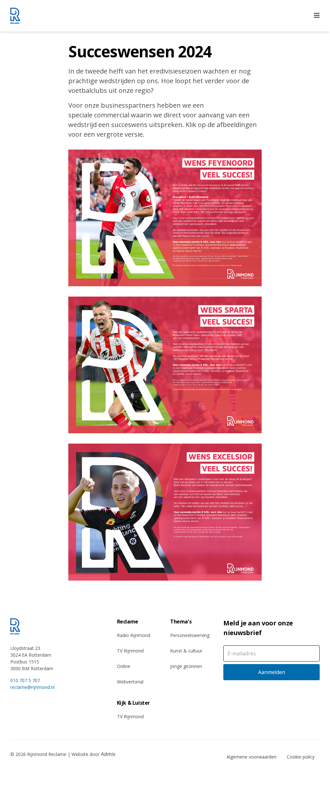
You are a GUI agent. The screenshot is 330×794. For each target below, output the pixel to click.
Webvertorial (130, 682)
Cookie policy (301, 757)
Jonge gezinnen (186, 666)
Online (123, 666)
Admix (108, 754)
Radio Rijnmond (133, 635)
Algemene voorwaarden (252, 757)
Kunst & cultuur (186, 651)
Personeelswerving (189, 635)
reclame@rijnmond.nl (32, 687)
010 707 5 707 (25, 680)
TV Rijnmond (130, 651)
